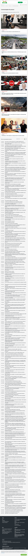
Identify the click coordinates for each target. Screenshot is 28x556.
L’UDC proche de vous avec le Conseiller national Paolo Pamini (20, 532)
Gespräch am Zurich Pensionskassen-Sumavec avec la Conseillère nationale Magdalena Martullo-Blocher (19, 535)
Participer (20, 2)
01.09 (15, 533)
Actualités (3, 520)
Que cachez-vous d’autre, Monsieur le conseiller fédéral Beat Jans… (7, 532)
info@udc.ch (10, 542)
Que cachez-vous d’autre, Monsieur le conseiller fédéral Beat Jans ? (11, 31)
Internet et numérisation (18, 525)
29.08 (15, 531)
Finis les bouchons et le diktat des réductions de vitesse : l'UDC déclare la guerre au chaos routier (14, 52)
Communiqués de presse (5, 521)
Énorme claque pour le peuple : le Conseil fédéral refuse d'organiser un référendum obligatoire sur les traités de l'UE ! (14, 115)
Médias (15, 521)
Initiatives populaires (5, 522)
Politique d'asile (17, 524)
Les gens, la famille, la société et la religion (20, 519)
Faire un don (5, 544)
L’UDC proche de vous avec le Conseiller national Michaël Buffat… (20, 530)
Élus (2, 519)
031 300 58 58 (5, 542)
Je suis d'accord (23, 554)
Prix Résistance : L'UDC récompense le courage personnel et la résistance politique (13, 135)
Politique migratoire (17, 520)
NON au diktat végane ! (5, 533)
